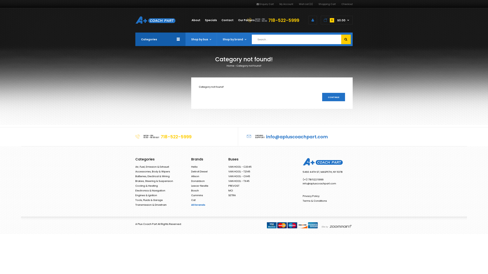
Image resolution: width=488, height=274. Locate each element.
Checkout (347, 4)
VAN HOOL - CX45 (239, 176)
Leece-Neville (199, 186)
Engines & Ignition (146, 195)
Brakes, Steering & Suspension (154, 181)
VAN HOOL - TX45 (239, 181)
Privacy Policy (311, 196)
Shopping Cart (327, 4)
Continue (333, 97)
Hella (194, 167)
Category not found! (248, 66)
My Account (286, 4)
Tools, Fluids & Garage (149, 200)
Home (230, 66)
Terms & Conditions (315, 201)
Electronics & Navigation (150, 190)
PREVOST (233, 186)
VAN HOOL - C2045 (240, 167)
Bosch (195, 190)
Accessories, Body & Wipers (152, 171)
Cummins (197, 195)
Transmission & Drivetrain (151, 205)
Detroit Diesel (199, 171)
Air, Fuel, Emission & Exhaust (152, 167)
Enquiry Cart (266, 4)
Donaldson (198, 181)
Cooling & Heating (146, 186)
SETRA (232, 195)
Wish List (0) (306, 4)
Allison (195, 176)
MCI (230, 190)
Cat (193, 200)
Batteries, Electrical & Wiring (152, 176)
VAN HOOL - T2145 (239, 171)
